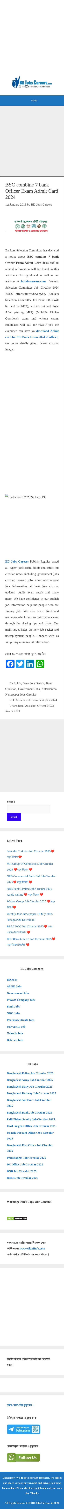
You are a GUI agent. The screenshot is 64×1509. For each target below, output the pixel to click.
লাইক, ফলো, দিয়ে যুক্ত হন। (20, 1405)
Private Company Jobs (21, 999)
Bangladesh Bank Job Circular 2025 (29, 1112)
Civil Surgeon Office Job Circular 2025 (31, 1126)
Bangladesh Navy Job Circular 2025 (29, 1086)
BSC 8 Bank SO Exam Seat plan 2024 (33, 700)
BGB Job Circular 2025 (22, 1171)
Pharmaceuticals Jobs (20, 1020)
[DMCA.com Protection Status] (17, 1219)
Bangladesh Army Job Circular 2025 (30, 1080)
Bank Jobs (13, 1006)
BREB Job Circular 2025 (22, 1178)
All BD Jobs (14, 986)
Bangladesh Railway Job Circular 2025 (31, 1093)
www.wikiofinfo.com (32, 1248)
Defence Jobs (15, 1040)
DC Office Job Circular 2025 (25, 1164)
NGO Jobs (13, 1013)
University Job (16, 1026)
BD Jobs (12, 979)
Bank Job (15, 683)
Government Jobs (29, 689)
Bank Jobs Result (33, 683)
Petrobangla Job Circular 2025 (26, 1157)
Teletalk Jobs (15, 1033)
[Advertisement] (32, 39)
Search (11, 801)
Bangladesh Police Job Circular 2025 (30, 1073)
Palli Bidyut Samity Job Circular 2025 (31, 1119)
